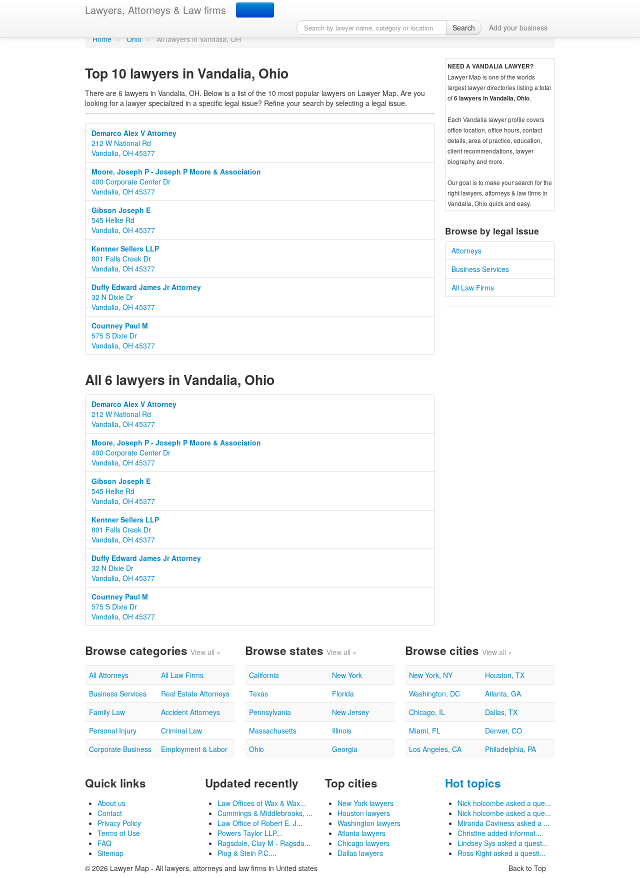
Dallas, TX (501, 712)
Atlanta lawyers (362, 833)
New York (347, 675)
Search (463, 27)
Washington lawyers (369, 823)
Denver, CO (503, 731)
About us (112, 803)
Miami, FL (424, 731)
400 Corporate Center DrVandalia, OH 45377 (176, 181)
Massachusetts (272, 731)
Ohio (134, 39)
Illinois (342, 731)
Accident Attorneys (190, 712)
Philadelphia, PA (510, 749)
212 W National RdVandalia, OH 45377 (134, 143)
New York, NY (430, 675)
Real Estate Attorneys (195, 693)
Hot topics (473, 783)
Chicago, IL (427, 712)
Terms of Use (119, 833)
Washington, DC (434, 693)
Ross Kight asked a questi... (502, 853)
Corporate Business (120, 749)
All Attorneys (108, 675)
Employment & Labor (194, 749)
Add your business (518, 27)
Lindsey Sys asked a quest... (503, 843)
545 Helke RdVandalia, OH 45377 (123, 220)
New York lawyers (366, 803)
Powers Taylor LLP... (250, 833)
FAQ (105, 843)
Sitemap (111, 853)
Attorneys (467, 251)
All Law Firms (473, 287)
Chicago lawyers (364, 843)
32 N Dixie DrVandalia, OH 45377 (146, 297)
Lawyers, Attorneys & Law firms (155, 9)
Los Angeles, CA (435, 749)
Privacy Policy (119, 823)
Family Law (107, 712)
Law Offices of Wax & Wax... (262, 803)
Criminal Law (181, 731)
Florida (343, 693)
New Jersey (350, 712)
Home (102, 39)
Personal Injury (112, 731)
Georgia (345, 749)
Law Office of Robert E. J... (260, 823)
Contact (110, 813)
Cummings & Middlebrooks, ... (265, 813)
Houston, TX (504, 675)
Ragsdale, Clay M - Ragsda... (264, 843)
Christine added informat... (500, 833)
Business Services (480, 269)
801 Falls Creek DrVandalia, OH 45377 (125, 259)
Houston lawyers (364, 813)
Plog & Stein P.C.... (247, 853)
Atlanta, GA (503, 693)
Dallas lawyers (360, 853)
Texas (258, 693)
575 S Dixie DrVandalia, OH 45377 (123, 335)
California (264, 675)
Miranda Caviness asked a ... (504, 823)
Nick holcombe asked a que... (504, 803)
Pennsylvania (270, 712)
